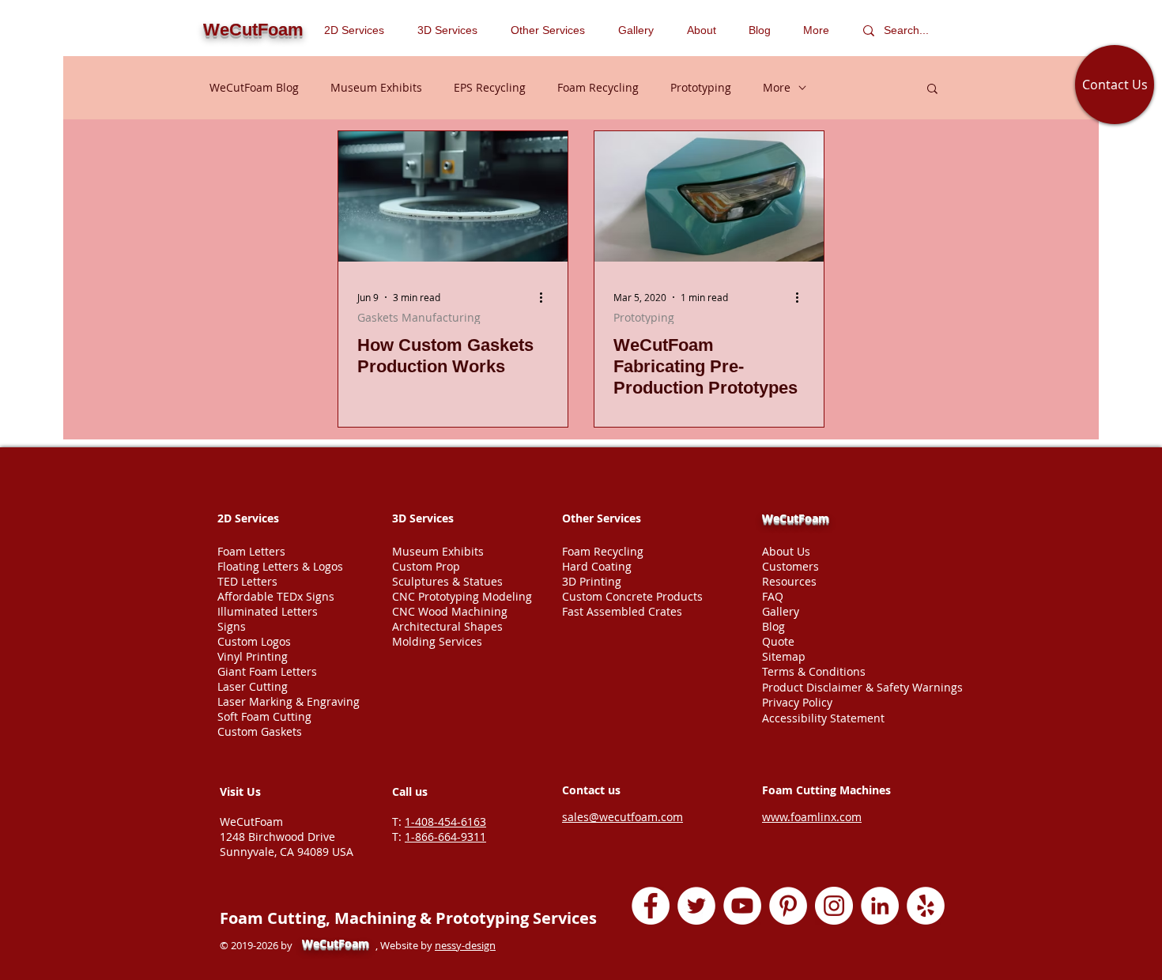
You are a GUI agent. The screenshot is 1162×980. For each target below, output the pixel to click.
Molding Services (437, 641)
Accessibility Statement (823, 718)
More (776, 87)
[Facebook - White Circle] (651, 906)
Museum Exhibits (376, 87)
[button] (552, 30)
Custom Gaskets (259, 731)
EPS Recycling (490, 87)
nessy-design (465, 945)
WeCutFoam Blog (254, 87)
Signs (231, 626)
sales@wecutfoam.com (622, 816)
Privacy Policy (797, 702)
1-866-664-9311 (445, 836)
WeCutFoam (795, 518)
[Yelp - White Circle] (926, 906)
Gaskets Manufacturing (419, 317)
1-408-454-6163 (445, 821)
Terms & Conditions (814, 671)
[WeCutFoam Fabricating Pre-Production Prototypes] (709, 196)
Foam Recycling (598, 87)
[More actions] (546, 297)
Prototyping (700, 87)
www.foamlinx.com (812, 816)
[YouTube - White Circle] (742, 906)
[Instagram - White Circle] (834, 906)
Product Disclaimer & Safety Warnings (862, 687)
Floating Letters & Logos (280, 566)
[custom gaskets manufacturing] (453, 196)
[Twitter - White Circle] (696, 906)
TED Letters (247, 581)
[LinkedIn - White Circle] (880, 906)
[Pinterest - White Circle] (788, 906)
